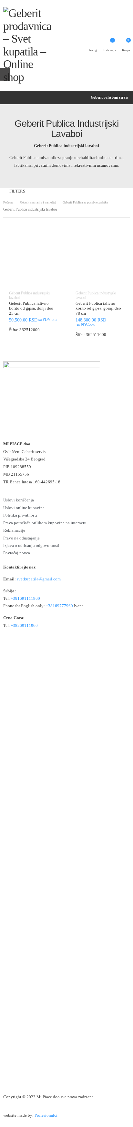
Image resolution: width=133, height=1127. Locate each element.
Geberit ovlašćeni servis (109, 97)
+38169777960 (59, 606)
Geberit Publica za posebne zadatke (85, 202)
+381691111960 (25, 598)
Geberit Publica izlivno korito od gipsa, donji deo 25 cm (31, 308)
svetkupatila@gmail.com (39, 579)
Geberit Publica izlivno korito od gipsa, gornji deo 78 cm (98, 308)
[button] (33, 280)
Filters (17, 191)
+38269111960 (24, 625)
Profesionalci (46, 1115)
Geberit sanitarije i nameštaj (38, 202)
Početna (8, 202)
